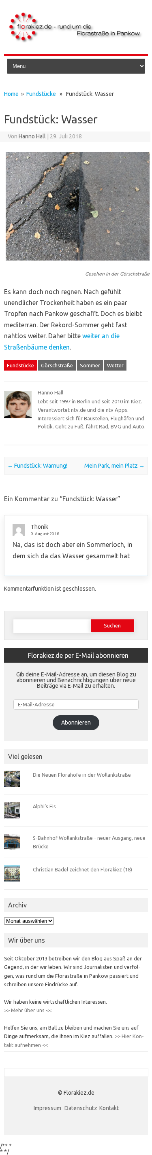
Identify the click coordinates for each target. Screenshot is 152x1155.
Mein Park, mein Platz (114, 465)
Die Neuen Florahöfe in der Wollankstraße (82, 775)
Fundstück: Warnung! (37, 465)
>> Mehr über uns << (27, 1010)
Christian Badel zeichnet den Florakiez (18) (82, 869)
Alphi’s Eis (44, 806)
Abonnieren (76, 722)
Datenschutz (80, 1108)
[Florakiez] (76, 40)
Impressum (48, 1108)
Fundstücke (41, 94)
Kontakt (109, 1108)
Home (11, 94)
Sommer (90, 365)
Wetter (115, 365)
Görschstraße (57, 365)
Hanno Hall (32, 136)
